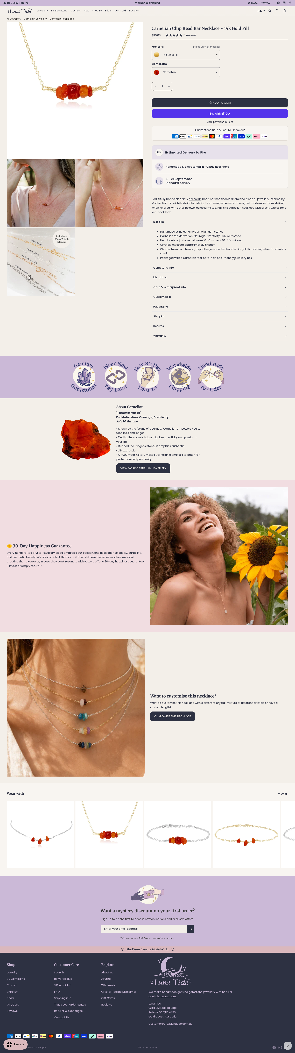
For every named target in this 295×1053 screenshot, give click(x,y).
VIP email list (62, 985)
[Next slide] (284, 834)
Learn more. (168, 996)
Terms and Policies (147, 1047)
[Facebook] (278, 3)
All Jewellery (14, 18)
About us (107, 972)
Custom (12, 985)
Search (59, 972)
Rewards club (63, 979)
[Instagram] (284, 3)
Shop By (12, 992)
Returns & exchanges (68, 1011)
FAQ (57, 992)
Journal (106, 979)
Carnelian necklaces (62, 18)
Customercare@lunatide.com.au (170, 1024)
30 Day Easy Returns (16, 3)
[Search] (269, 11)
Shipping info (62, 998)
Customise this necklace (172, 716)
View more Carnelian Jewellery (143, 468)
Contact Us (61, 1017)
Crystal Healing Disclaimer (118, 992)
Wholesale (108, 985)
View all (283, 794)
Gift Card (13, 1005)
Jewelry (12, 972)
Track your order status (70, 1005)
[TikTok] (290, 3)
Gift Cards (108, 998)
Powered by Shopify (36, 1047)
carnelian (195, 199)
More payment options (220, 122)
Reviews (12, 1011)
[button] (174, 35)
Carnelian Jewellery (35, 18)
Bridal (10, 998)
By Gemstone (16, 979)
